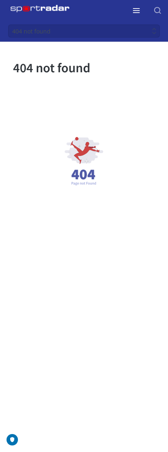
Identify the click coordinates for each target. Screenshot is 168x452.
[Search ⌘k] (157, 10)
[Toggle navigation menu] (136, 10)
